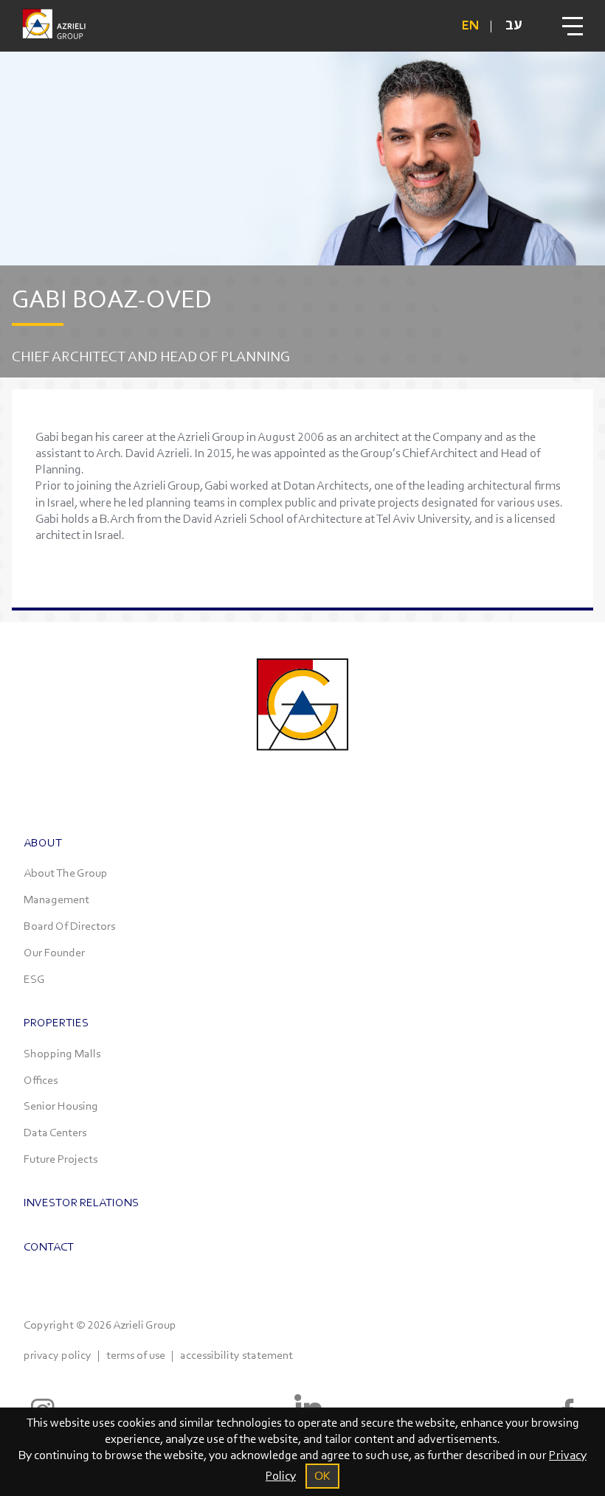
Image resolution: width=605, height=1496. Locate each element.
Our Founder (54, 952)
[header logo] (54, 26)
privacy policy (57, 1355)
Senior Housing (61, 1106)
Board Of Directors (69, 926)
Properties (56, 1022)
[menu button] (572, 26)
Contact (49, 1246)
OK (322, 1475)
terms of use (135, 1355)
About (43, 842)
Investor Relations (81, 1202)
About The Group (66, 873)
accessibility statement (236, 1355)
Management (56, 899)
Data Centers (55, 1132)
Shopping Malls (62, 1053)
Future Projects (60, 1159)
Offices (41, 1080)
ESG (34, 979)
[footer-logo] (302, 764)
